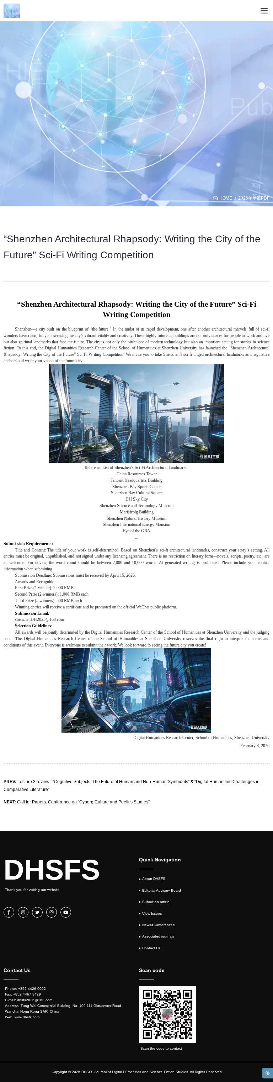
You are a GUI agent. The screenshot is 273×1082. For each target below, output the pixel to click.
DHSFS (52, 870)
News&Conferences (158, 925)
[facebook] (9, 912)
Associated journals (158, 936)
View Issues (152, 913)
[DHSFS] (12, 11)
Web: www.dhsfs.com (22, 1017)
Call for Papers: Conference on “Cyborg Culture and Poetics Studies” (77, 801)
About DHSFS (153, 879)
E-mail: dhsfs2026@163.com (28, 1000)
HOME (225, 198)
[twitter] (37, 912)
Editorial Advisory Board (161, 890)
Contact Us (151, 948)
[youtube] (65, 912)
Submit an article (156, 902)
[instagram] (23, 912)
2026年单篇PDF (253, 198)
